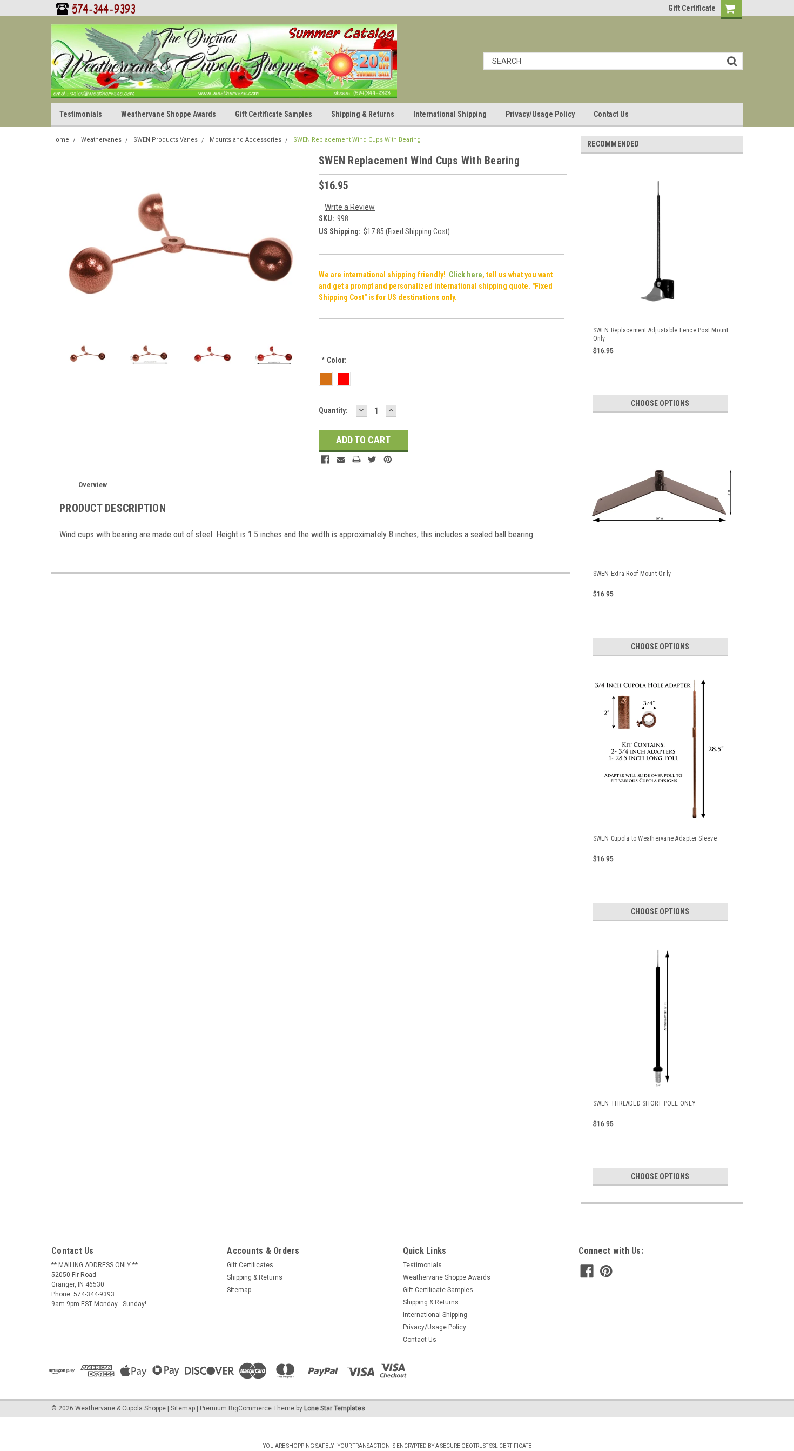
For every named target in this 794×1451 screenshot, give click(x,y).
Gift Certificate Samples (273, 114)
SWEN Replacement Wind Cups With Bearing (357, 139)
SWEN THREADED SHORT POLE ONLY (644, 1103)
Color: (334, 360)
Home (60, 139)
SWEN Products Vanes (165, 139)
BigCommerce (250, 1408)
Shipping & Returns (362, 114)
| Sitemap (181, 1408)
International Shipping (450, 114)
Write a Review (350, 207)
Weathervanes (101, 139)
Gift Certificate (692, 8)
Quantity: (333, 410)
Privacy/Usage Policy (540, 114)
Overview (92, 485)
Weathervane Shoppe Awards (168, 114)
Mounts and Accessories (245, 139)
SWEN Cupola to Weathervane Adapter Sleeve (655, 838)
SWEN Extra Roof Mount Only (632, 573)
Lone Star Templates (334, 1408)
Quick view (661, 305)
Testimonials (80, 114)
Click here (465, 274)
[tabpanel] (661, 287)
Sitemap (239, 1290)
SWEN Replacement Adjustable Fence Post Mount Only (661, 334)
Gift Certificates (250, 1265)
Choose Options (660, 403)
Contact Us (611, 114)
